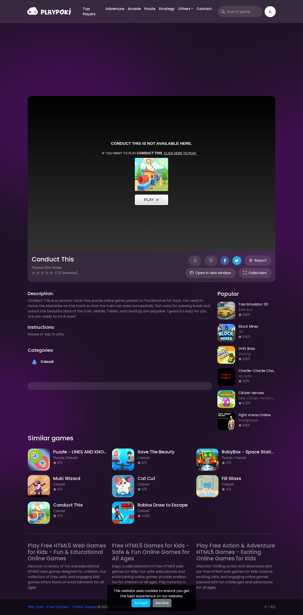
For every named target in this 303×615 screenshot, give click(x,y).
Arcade (134, 8)
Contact (204, 8)
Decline (162, 602)
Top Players (89, 11)
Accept (141, 602)
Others (184, 8)
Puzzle (149, 8)
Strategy (167, 8)
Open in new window (213, 272)
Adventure (115, 8)
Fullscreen (258, 272)
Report (260, 260)
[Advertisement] (151, 63)
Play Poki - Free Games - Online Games (62, 606)
